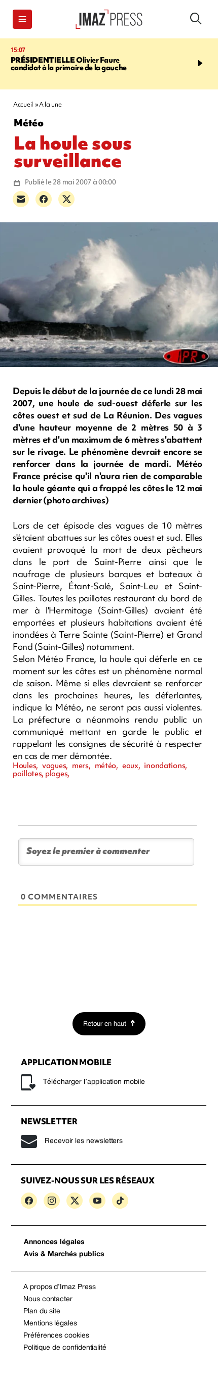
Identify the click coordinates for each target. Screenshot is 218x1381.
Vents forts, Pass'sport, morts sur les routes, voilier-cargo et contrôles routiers (71, 67)
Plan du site (41, 1311)
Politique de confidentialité (64, 1348)
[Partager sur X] (66, 199)
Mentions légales (50, 1323)
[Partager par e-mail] (21, 199)
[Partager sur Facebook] (43, 199)
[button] (22, 19)
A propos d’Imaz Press (59, 1287)
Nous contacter (47, 1299)
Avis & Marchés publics (64, 1254)
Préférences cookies (56, 1335)
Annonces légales (54, 1242)
